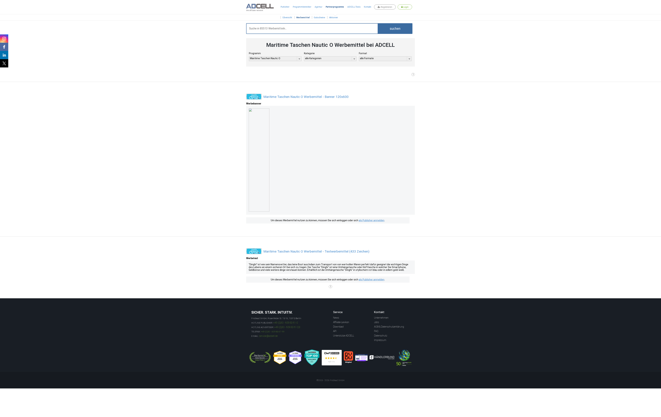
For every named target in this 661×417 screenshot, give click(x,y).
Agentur (318, 6)
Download (338, 326)
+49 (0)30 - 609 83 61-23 (287, 327)
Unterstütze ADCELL (343, 335)
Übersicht (287, 17)
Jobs (376, 322)
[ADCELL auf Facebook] (4, 47)
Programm (255, 53)
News (336, 317)
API (334, 331)
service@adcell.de (268, 336)
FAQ (376, 331)
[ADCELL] (332, 357)
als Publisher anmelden (371, 220)
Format (363, 53)
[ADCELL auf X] (4, 63)
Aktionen (333, 17)
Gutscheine (319, 17)
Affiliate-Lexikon (341, 322)
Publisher (285, 6)
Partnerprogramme (335, 6)
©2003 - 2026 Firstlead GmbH (330, 380)
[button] (395, 28)
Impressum (380, 340)
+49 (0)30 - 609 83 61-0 (285, 322)
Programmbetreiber (302, 6)
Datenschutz (380, 335)
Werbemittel (303, 17)
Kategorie (309, 53)
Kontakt (367, 6)
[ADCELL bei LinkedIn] (4, 55)
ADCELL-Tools (353, 6)
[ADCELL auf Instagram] (4, 38)
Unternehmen (381, 317)
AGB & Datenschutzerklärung (389, 326)
